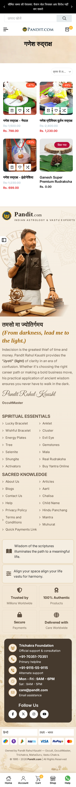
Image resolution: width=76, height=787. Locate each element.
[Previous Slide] (4, 7)
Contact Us (13, 496)
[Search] (64, 18)
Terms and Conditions (13, 519)
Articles (48, 481)
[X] (23, 714)
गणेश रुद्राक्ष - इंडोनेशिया (18, 177)
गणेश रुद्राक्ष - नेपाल (15, 121)
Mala (46, 452)
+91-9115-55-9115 (33, 668)
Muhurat (48, 524)
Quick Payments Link (21, 529)
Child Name (51, 503)
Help (8, 503)
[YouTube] (44, 714)
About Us (12, 481)
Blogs (9, 489)
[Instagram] (34, 714)
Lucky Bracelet (16, 423)
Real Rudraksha (54, 459)
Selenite (11, 452)
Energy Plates (15, 438)
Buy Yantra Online (55, 466)
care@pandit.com (33, 690)
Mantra (47, 517)
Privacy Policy (16, 510)
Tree (8, 445)
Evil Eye (48, 438)
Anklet (47, 423)
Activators (13, 466)
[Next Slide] (71, 7)
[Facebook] (12, 714)
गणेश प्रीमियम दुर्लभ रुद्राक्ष (56, 121)
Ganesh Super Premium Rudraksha (56, 179)
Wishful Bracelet (18, 430)
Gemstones (51, 445)
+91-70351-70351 (33, 656)
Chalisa (47, 496)
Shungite (12, 459)
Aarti (45, 489)
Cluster (47, 430)
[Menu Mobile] (7, 29)
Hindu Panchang (54, 510)
